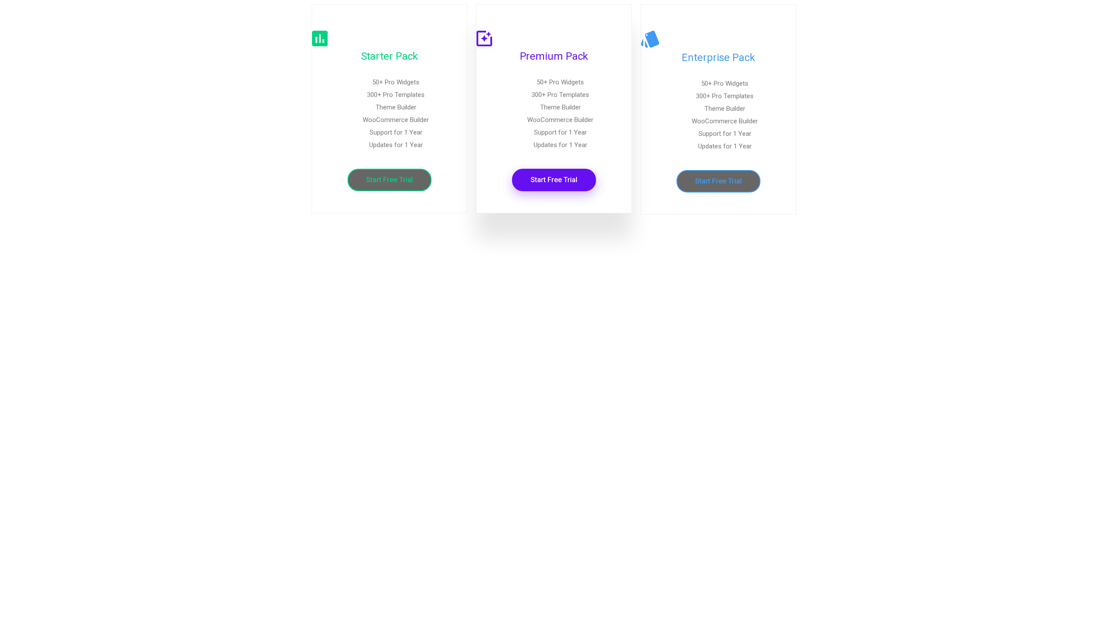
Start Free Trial (389, 180)
